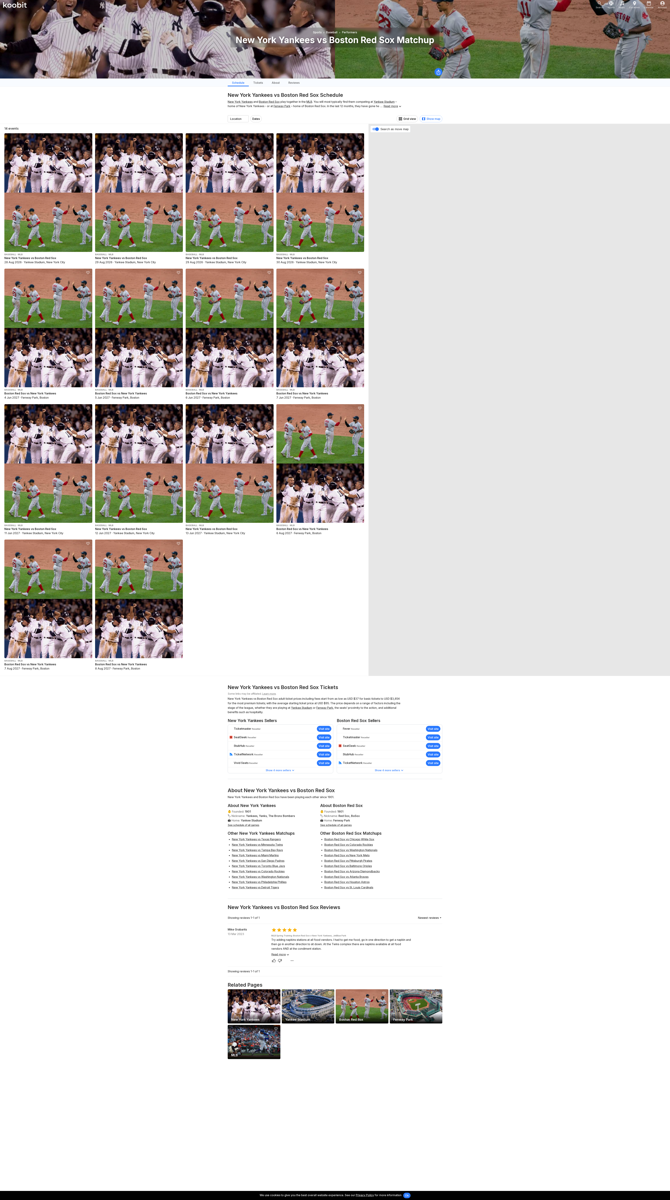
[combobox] (238, 118)
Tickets (258, 82)
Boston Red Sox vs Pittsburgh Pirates (348, 860)
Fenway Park (282, 106)
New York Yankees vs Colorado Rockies (258, 871)
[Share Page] (438, 72)
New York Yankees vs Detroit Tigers (255, 887)
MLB (309, 101)
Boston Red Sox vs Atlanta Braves (346, 876)
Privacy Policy (365, 1195)
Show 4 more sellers (278, 770)
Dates (256, 119)
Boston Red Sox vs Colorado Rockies (348, 844)
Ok (407, 1195)
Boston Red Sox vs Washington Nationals (350, 850)
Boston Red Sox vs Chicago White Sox (349, 839)
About (276, 82)
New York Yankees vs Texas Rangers (256, 839)
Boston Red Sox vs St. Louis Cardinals (348, 887)
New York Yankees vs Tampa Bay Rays (257, 850)
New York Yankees (240, 101)
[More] (292, 961)
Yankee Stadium (384, 101)
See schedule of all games (243, 825)
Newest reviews (428, 917)
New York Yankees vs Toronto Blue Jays (258, 866)
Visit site (324, 729)
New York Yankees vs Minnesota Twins (257, 844)
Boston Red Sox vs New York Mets (347, 855)
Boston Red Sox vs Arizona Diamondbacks (352, 871)
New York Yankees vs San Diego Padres (258, 860)
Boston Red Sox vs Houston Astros (347, 882)
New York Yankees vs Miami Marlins (255, 855)
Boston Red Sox (269, 101)
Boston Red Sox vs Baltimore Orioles (348, 866)
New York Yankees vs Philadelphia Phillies (259, 882)
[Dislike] (279, 961)
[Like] (274, 961)
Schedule (238, 82)
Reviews (294, 82)
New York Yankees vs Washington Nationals (260, 876)
